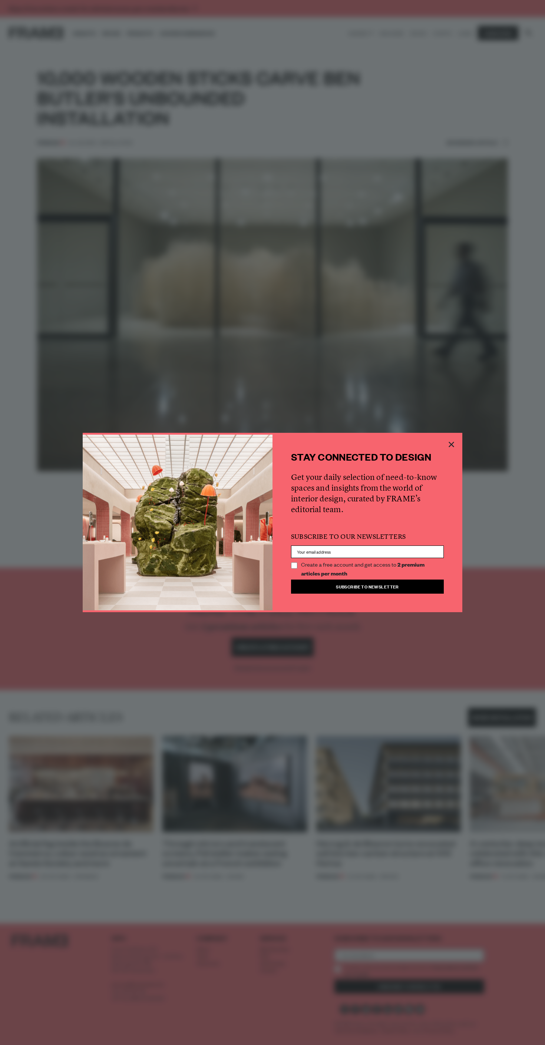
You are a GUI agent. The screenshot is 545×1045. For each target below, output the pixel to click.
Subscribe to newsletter (367, 586)
